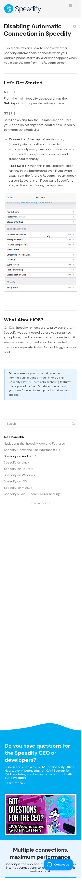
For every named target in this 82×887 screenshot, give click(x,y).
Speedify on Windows (19, 475)
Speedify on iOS (15, 481)
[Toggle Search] (73, 423)
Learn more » (15, 783)
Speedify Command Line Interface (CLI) (32, 450)
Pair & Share (31, 382)
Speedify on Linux (16, 462)
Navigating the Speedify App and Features (34, 443)
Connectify (38, 503)
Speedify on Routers (18, 469)
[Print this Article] (74, 26)
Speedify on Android (19, 456)
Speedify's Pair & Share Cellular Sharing (32, 494)
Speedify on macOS (18, 488)
